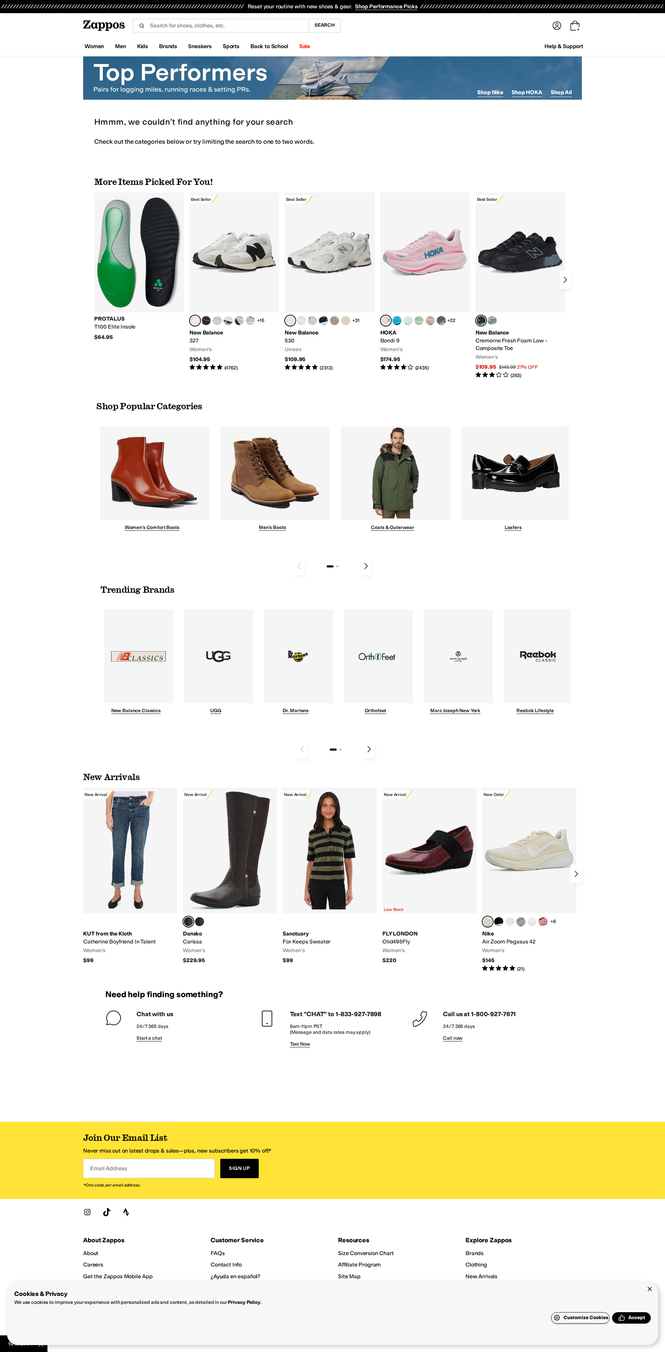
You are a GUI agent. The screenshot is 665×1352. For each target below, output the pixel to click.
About (90, 1253)
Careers (93, 1264)
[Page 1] (330, 566)
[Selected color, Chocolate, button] (188, 921)
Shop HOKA (527, 92)
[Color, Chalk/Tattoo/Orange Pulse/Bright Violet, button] (543, 921)
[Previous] (298, 566)
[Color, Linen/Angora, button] (217, 320)
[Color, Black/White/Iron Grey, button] (498, 921)
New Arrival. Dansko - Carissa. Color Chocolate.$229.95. (230, 876)
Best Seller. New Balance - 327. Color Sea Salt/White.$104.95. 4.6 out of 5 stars (234, 281)
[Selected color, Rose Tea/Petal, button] (385, 320)
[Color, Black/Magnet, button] (323, 320)
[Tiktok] (106, 1212)
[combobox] (221, 26)
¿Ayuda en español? (235, 1276)
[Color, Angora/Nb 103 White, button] (250, 320)
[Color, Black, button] (199, 921)
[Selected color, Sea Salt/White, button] (195, 320)
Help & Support (563, 46)
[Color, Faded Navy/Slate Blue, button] (441, 320)
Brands (475, 1253)
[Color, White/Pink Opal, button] (430, 320)
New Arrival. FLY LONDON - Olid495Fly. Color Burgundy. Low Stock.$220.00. (429, 876)
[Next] (565, 280)
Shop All (561, 92)
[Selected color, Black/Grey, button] (481, 320)
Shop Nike (490, 92)
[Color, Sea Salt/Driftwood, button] (334, 320)
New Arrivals (481, 1276)
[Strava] (126, 1212)
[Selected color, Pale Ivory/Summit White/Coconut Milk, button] (487, 921)
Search (324, 25)
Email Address (108, 1168)
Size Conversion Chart (366, 1253)
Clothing (476, 1264)
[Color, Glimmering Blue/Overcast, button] (419, 320)
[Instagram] (87, 1212)
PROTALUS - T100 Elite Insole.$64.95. (139, 266)
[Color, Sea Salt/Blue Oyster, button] (301, 320)
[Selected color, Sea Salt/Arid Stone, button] (290, 320)
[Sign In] (557, 26)
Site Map (349, 1276)
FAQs (217, 1253)
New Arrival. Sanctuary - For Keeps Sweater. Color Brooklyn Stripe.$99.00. (330, 876)
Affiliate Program (359, 1264)
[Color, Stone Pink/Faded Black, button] (312, 320)
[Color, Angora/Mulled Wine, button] (239, 320)
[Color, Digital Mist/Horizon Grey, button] (228, 320)
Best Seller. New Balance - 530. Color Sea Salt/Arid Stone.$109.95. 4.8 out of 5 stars (329, 281)
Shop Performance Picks (386, 6)
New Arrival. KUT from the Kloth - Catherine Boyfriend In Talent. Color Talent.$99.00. (130, 876)
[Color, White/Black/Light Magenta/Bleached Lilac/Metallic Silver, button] (509, 921)
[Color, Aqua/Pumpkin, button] (492, 320)
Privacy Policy (244, 1302)
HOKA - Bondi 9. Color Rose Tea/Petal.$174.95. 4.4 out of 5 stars (425, 281)
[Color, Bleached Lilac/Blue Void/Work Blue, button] (520, 921)
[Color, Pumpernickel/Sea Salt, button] (206, 320)
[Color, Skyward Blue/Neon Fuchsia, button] (396, 320)
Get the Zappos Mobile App (118, 1276)
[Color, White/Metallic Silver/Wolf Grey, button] (532, 921)
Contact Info (226, 1264)
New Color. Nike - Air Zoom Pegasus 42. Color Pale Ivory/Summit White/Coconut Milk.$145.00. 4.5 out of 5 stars (529, 880)
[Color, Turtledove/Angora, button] (345, 320)
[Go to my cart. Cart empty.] (575, 26)
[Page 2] (337, 566)
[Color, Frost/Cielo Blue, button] (408, 320)
